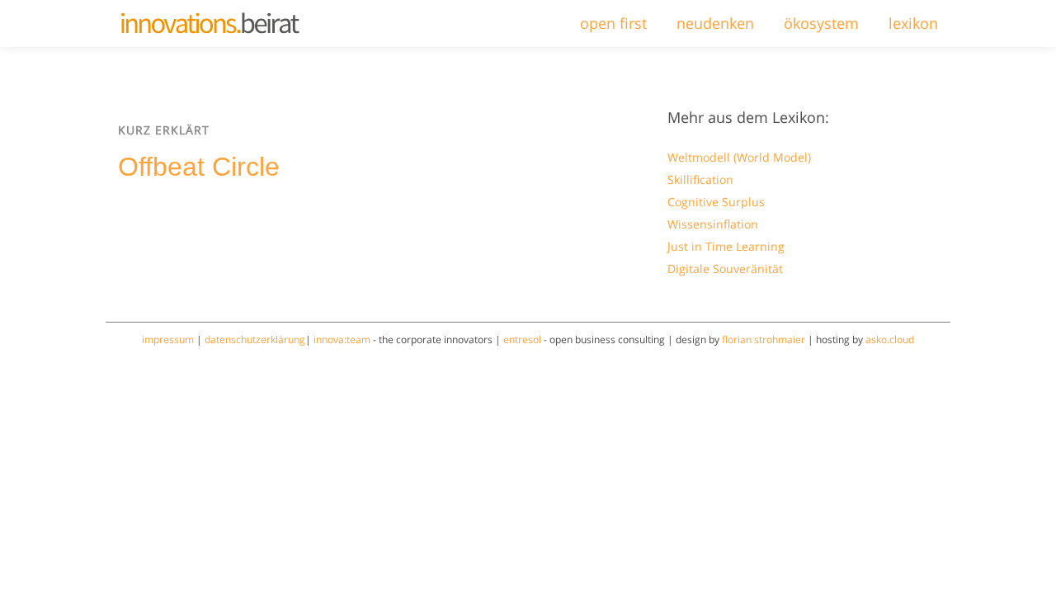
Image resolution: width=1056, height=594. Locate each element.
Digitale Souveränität (725, 268)
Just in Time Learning (726, 246)
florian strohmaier (763, 339)
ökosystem (821, 23)
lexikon (913, 23)
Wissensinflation (712, 224)
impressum (168, 339)
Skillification (700, 179)
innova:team (342, 339)
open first (613, 23)
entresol (522, 339)
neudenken (715, 23)
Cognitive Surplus (716, 202)
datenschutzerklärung (255, 339)
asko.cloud (889, 339)
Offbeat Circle (199, 167)
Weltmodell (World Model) (739, 157)
